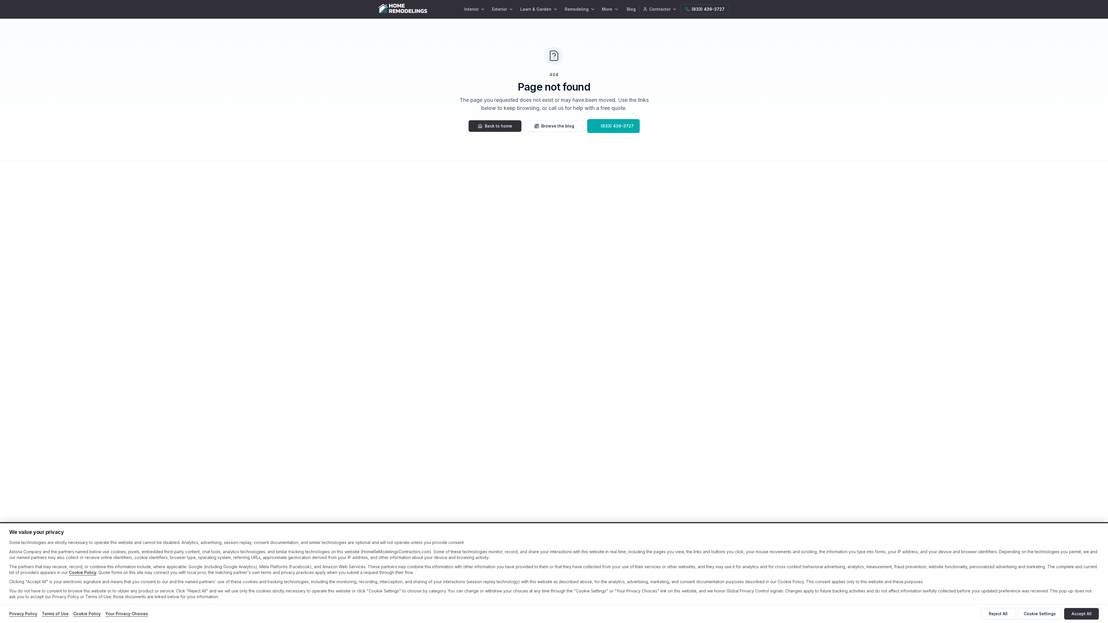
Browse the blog (557, 125)
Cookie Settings (1040, 613)
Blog (631, 9)
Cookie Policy (82, 572)
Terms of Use (55, 613)
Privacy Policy (23, 613)
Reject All (998, 613)
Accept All (1082, 613)
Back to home (498, 125)
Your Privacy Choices (126, 613)
